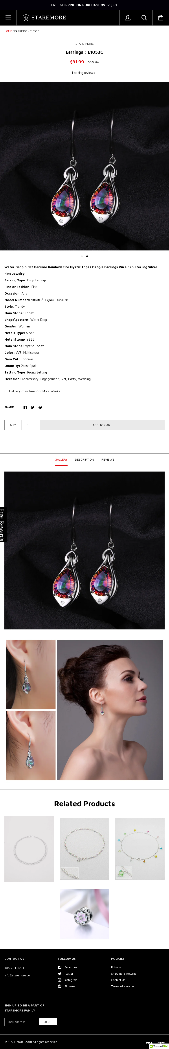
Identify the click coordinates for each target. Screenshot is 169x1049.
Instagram (70, 980)
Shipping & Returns (123, 973)
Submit (48, 1021)
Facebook (70, 967)
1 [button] (82, 256)
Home (8, 31)
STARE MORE (16, 1042)
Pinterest (70, 986)
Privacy (116, 967)
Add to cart (102, 425)
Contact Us (118, 980)
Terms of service (122, 986)
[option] (84, 166)
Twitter (68, 973)
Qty (13, 425)
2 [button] (87, 256)
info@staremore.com (18, 975)
